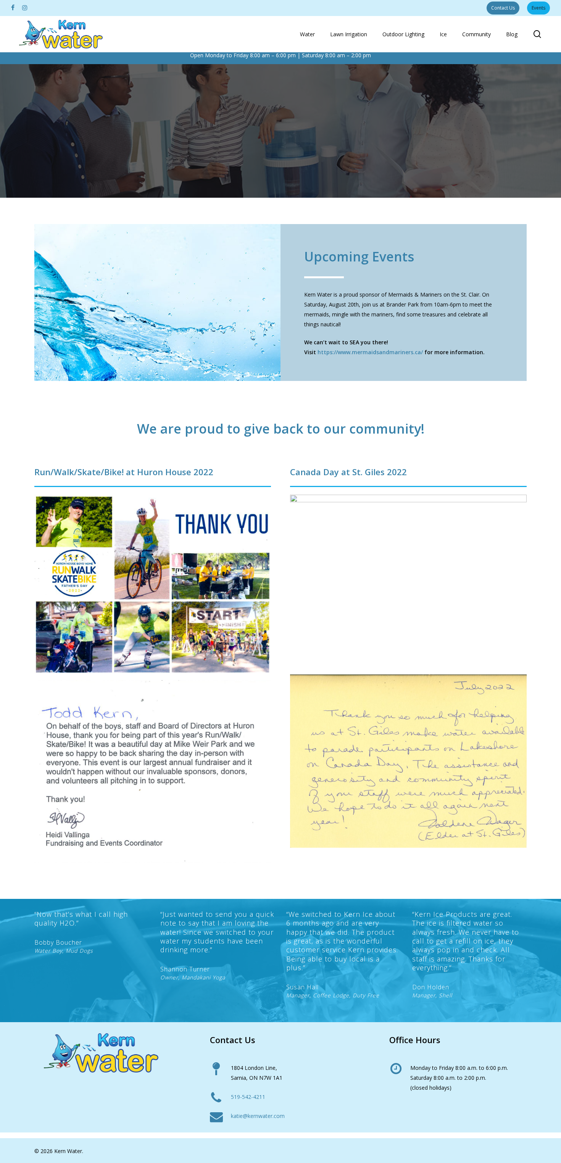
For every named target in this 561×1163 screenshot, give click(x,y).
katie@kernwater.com (258, 1115)
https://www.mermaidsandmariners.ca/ (370, 352)
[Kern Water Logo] (100, 1053)
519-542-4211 (248, 1096)
